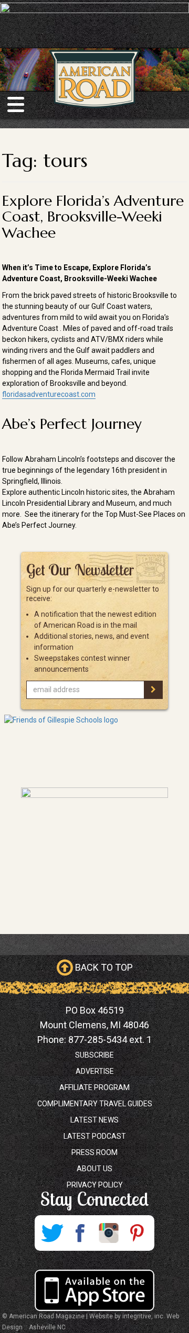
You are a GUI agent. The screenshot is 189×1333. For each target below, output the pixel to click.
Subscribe (94, 1055)
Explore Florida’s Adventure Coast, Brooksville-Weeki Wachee (93, 217)
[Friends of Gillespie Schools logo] (94, 748)
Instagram (108, 1233)
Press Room (94, 1152)
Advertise (95, 1071)
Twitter (52, 1233)
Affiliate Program (94, 1087)
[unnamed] (94, 852)
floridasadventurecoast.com (49, 394)
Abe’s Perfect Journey (72, 424)
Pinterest (137, 1233)
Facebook (80, 1233)
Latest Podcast (95, 1136)
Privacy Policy (95, 1185)
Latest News (94, 1120)
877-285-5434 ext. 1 (110, 1039)
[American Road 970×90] (94, 11)
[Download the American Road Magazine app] (94, 1290)
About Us (94, 1168)
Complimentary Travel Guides (94, 1103)
